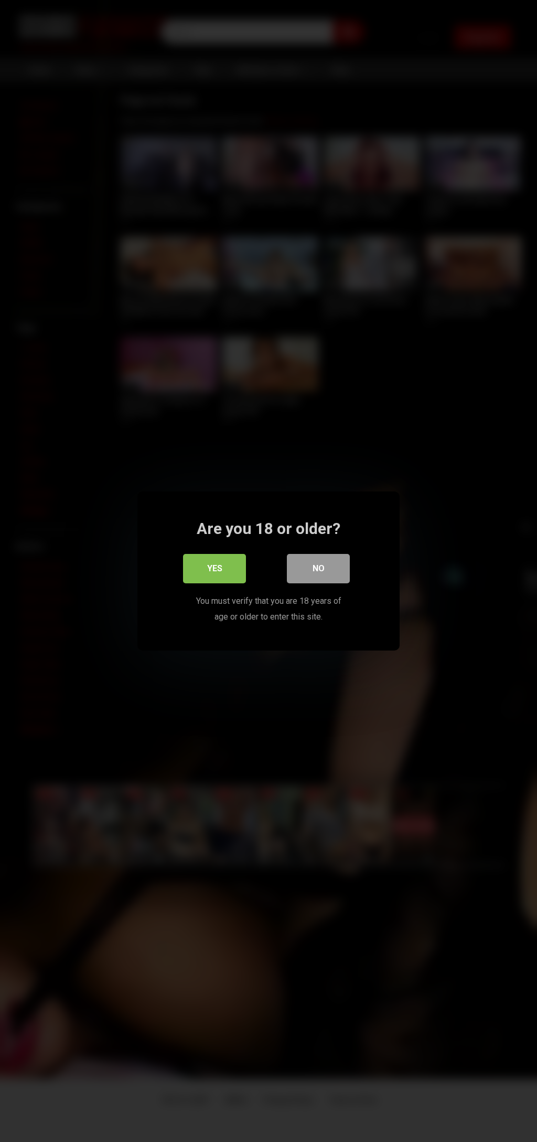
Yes (214, 568)
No (319, 568)
